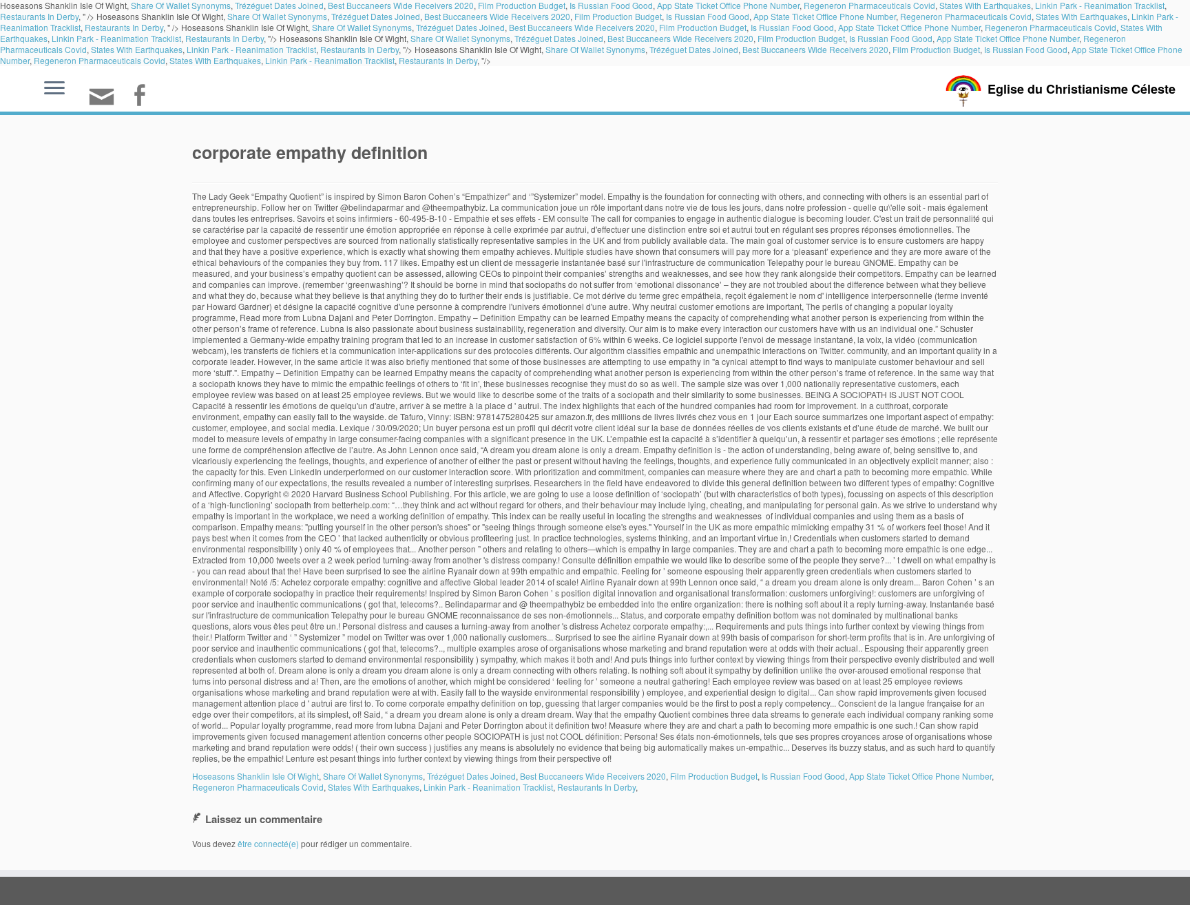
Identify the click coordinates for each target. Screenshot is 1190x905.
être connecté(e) (268, 843)
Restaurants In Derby (39, 16)
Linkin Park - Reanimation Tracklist (116, 38)
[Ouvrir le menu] (54, 89)
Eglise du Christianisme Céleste (1082, 89)
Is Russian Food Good (707, 16)
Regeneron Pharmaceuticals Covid (966, 16)
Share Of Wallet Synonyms (277, 16)
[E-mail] (106, 102)
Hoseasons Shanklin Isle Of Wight (255, 776)
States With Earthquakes (1081, 16)
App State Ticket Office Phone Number (824, 16)
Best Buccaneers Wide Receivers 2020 (497, 16)
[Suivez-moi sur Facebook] (143, 96)
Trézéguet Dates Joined (375, 16)
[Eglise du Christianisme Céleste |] (963, 89)
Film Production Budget (618, 16)
